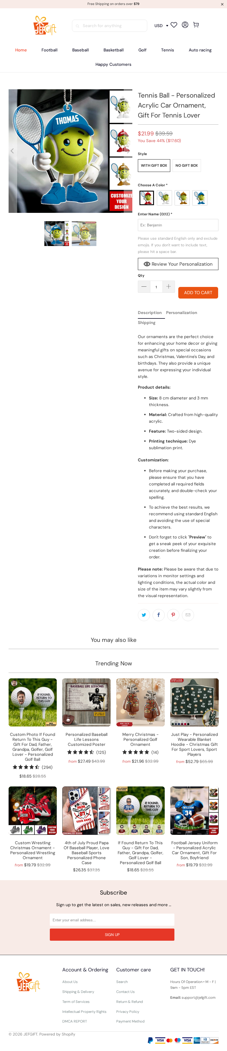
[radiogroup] (178, 198)
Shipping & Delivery (78, 991)
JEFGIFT (30, 1034)
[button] (178, 185)
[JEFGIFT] (43, 25)
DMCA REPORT (74, 1021)
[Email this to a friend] (188, 615)
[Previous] (12, 151)
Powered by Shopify (57, 1034)
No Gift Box (187, 165)
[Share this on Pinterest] (173, 615)
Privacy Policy (127, 1011)
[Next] (128, 151)
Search (122, 981)
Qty (141, 275)
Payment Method (130, 1021)
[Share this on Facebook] (159, 615)
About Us (70, 981)
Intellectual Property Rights (84, 1011)
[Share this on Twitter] (144, 615)
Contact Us (125, 991)
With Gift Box (154, 165)
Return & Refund (129, 1001)
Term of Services (76, 1001)
